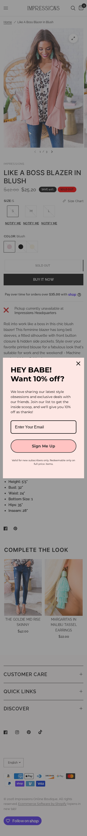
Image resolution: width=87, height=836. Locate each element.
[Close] (78, 363)
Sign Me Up (43, 446)
